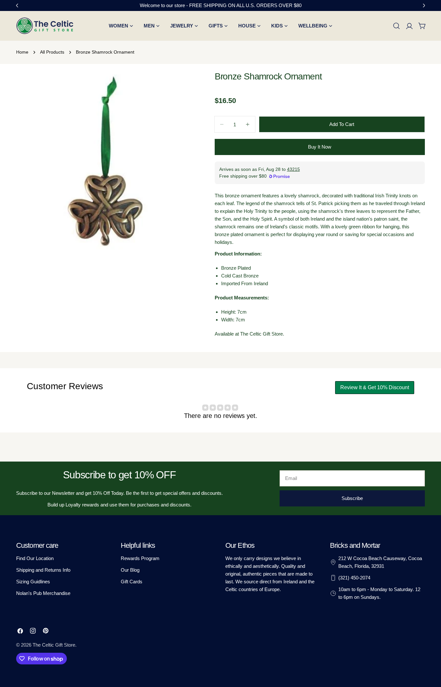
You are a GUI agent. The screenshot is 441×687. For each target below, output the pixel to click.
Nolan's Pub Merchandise (43, 593)
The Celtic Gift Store (54, 645)
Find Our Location (35, 558)
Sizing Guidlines (33, 581)
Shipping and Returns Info (43, 570)
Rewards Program (140, 558)
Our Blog (130, 570)
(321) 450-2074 (354, 577)
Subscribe (352, 498)
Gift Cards (131, 581)
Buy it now (319, 147)
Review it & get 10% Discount (374, 387)
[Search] (396, 25)
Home (22, 52)
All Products (52, 52)
